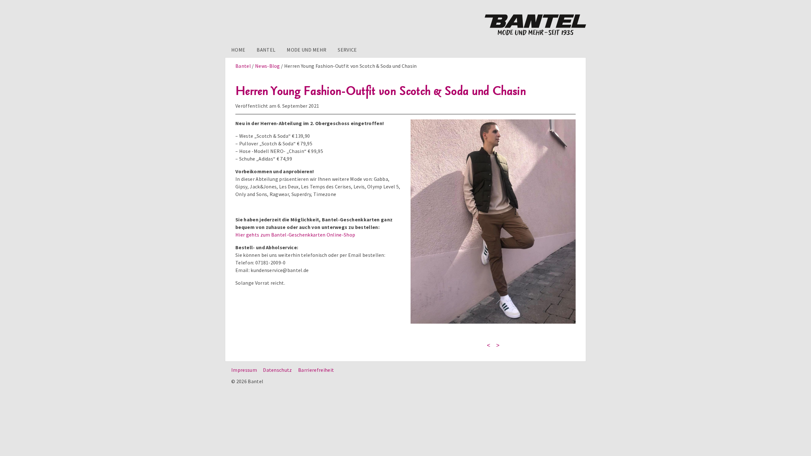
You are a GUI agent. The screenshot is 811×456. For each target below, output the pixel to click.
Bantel (266, 50)
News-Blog (267, 66)
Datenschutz (277, 370)
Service (347, 50)
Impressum (244, 370)
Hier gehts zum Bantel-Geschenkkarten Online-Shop (295, 234)
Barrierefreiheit (316, 370)
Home (238, 50)
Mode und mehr (306, 50)
